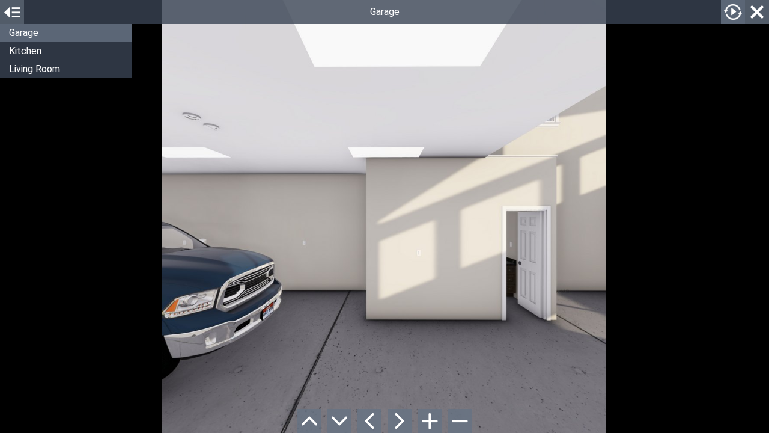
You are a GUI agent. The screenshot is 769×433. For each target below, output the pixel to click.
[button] (66, 33)
